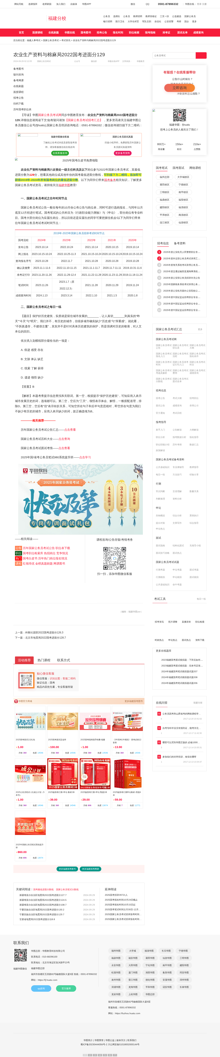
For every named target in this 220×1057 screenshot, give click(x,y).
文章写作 (177, 523)
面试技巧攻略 (162, 553)
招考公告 (102, 32)
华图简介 (88, 1040)
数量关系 (194, 491)
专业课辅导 (178, 467)
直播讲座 (186, 621)
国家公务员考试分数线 (164, 380)
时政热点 (159, 640)
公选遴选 (176, 16)
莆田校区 (164, 184)
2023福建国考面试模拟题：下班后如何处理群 (184, 660)
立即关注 (183, 137)
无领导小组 (195, 545)
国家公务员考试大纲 (197, 346)
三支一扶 (164, 16)
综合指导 (194, 523)
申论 (158, 507)
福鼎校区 (164, 199)
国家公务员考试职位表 (180, 346)
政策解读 (160, 450)
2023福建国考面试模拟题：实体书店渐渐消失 (184, 665)
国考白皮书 (30, 558)
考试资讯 (65, 40)
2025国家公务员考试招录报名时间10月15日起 (123, 919)
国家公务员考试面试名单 (180, 380)
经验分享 (194, 474)
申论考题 (177, 569)
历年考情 (177, 444)
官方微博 (66, 988)
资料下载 (199, 640)
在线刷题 (53, 32)
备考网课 (18, 80)
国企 (186, 21)
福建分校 (57, 18)
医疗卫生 (119, 21)
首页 (21, 32)
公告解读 (177, 429)
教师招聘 (137, 16)
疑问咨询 (18, 74)
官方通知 (160, 413)
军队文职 (146, 21)
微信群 (94, 61)
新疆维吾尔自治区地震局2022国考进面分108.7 (43, 904)
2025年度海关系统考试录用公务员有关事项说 (186, 265)
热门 (18, 558)
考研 (179, 21)
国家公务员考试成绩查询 (197, 371)
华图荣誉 (99, 1040)
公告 (18, 548)
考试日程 (177, 413)
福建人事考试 (33, 40)
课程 (18, 563)
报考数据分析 (179, 437)
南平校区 (183, 192)
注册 (204, 4)
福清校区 (183, 207)
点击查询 (64, 439)
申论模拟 (177, 577)
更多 (194, 21)
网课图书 (59, 563)
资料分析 (177, 498)
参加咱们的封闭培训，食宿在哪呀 (179, 756)
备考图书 (18, 68)
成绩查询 (198, 32)
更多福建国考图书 (134, 701)
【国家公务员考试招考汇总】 (84, 120)
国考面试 (178, 167)
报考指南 (150, 32)
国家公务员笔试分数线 (67, 889)
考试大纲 (177, 398)
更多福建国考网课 (90, 869)
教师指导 (194, 467)
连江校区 (164, 222)
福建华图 (64, 185)
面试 (158, 537)
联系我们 (131, 1040)
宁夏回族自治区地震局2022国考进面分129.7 (41, 914)
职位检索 (134, 32)
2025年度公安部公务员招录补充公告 (181, 278)
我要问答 (197, 702)
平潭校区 (164, 214)
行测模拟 (160, 577)
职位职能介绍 (162, 444)
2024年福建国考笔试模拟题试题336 (179, 683)
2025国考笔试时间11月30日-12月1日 (123, 909)
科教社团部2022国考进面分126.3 (44, 632)
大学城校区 (183, 177)
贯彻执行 (194, 515)
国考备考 (110, 180)
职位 (18, 553)
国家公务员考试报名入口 (164, 354)
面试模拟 (194, 577)
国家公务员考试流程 (180, 354)
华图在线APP (113, 61)
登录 (199, 4)
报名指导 (194, 437)
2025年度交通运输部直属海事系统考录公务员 (186, 271)
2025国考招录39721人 (116, 895)
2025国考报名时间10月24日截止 (121, 899)
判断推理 (160, 498)
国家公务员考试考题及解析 (164, 371)
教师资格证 (151, 16)
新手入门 (160, 429)
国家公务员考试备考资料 (170, 459)
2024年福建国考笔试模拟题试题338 (179, 677)
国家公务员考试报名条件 (197, 354)
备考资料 (180, 243)
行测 (158, 483)
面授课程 (37, 32)
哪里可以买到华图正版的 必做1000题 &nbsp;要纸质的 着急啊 (182, 742)
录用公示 (194, 405)
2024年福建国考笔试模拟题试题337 (179, 671)
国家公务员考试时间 (164, 363)
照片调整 (172, 621)
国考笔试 (161, 167)
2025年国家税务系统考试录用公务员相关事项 (186, 284)
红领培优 (28, 563)
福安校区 (183, 199)
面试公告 (160, 405)
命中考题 (177, 584)
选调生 (116, 16)
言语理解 (177, 491)
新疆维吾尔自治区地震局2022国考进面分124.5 (43, 900)
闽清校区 (183, 214)
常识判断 (160, 491)
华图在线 (70, 32)
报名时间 (118, 32)
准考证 (166, 32)
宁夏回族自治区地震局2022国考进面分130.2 (41, 909)
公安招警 (168, 21)
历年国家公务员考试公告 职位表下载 (46, 548)
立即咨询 (179, 88)
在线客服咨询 (60, 153)
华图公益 (110, 1040)
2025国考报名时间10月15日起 (120, 904)
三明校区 (164, 192)
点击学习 (85, 457)
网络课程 (195, 167)
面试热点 (177, 553)
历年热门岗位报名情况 (52, 558)
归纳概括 (160, 515)
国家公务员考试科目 (197, 363)
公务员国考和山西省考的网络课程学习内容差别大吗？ (182, 713)
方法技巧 (177, 474)
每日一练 (160, 474)
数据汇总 (194, 444)
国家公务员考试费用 (180, 371)
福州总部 (164, 177)
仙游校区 (183, 222)
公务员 (106, 16)
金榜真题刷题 (44, 563)
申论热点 (160, 528)
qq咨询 (41, 988)
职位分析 (160, 437)
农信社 (157, 21)
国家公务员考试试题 (167, 562)
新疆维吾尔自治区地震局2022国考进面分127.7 (43, 895)
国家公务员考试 (51, 40)
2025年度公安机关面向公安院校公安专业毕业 (186, 290)
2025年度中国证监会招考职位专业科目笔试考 (186, 297)
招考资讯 (159, 621)
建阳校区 (164, 207)
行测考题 (160, 569)
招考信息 (163, 243)
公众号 (77, 61)
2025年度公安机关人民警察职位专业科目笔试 (186, 252)
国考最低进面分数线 (43, 889)
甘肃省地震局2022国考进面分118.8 (37, 919)
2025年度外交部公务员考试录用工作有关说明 (186, 258)
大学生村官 (133, 21)
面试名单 (182, 32)
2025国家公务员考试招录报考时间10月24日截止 (123, 914)
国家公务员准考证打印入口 (180, 363)
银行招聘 (107, 21)
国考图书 (86, 32)
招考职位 (194, 398)
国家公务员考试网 (49, 115)
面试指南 (160, 545)
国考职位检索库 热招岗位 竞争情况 (45, 553)
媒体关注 (120, 1040)
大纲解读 (194, 429)
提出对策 (160, 523)
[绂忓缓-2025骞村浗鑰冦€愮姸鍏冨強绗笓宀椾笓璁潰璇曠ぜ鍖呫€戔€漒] (80, 499)
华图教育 (140, 61)
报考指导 (161, 422)
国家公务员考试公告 (164, 346)
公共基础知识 (162, 467)
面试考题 (194, 569)
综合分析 (177, 515)
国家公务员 (190, 16)
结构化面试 (178, 545)
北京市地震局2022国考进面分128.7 (45, 637)
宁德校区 (183, 184)
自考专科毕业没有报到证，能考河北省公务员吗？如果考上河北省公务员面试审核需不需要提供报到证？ (182, 728)
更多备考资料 (122, 153)
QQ (147, 4)
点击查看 (70, 429)
